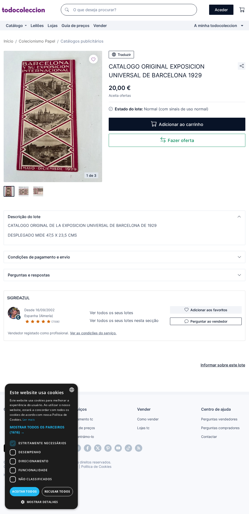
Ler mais (29, 419)
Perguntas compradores (220, 428)
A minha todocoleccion (215, 25)
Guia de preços (75, 25)
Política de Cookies (96, 466)
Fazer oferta (181, 140)
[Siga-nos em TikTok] (128, 448)
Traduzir (124, 55)
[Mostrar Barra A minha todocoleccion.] (242, 25)
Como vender (148, 419)
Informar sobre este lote (223, 365)
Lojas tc (143, 428)
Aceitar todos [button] (24, 491)
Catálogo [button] (15, 25)
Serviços (79, 409)
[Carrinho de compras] (242, 10)
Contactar (209, 436)
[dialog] (41, 446)
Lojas (53, 25)
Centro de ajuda (216, 409)
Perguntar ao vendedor (208, 321)
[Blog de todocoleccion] (138, 448)
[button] (124, 217)
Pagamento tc (82, 419)
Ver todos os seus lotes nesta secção (124, 320)
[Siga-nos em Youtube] (118, 448)
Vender (100, 25)
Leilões (37, 25)
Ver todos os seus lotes (111, 312)
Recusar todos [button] (57, 491)
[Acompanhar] (93, 59)
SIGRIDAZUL (18, 297)
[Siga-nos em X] (97, 448)
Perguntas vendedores (219, 419)
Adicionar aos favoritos (208, 310)
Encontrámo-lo (82, 436)
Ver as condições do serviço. (93, 333)
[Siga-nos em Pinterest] (108, 448)
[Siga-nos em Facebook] (87, 448)
